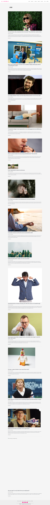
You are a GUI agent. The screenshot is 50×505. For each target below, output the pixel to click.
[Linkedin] (24, 502)
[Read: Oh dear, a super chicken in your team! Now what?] (21, 357)
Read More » (9, 71)
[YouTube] (25, 502)
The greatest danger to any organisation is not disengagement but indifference (24, 129)
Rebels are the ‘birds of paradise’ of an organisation (19, 428)
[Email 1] (22, 502)
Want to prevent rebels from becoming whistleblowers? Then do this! (22, 153)
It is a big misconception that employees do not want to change (21, 199)
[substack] (27, 502)
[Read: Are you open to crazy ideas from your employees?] (25, 463)
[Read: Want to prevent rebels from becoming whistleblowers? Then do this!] (25, 145)
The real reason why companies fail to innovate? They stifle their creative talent (25, 31)
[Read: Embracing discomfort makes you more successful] (20, 249)
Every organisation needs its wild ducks (16, 170)
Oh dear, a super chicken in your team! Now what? (18, 369)
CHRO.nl (9, 33)
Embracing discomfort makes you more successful (18, 258)
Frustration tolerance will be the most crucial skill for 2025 (20, 232)
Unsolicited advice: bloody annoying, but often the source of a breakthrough (24, 303)
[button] (33, 1)
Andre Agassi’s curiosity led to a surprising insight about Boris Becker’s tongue (24, 399)
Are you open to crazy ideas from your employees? (18, 490)
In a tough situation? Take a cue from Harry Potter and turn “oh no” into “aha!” (24, 95)
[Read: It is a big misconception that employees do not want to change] (21, 188)
